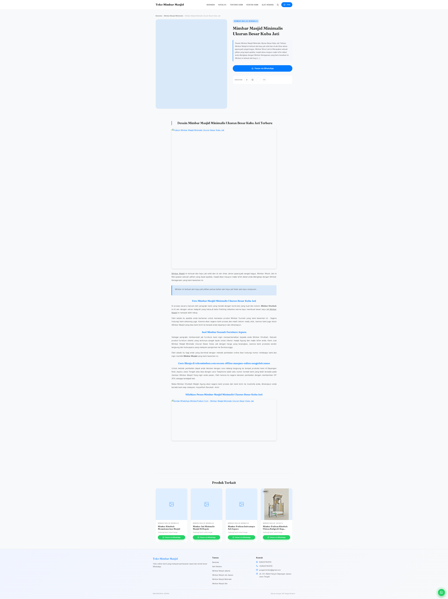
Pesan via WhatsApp (264, 68)
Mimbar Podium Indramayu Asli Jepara (241, 527)
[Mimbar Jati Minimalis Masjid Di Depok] (206, 504)
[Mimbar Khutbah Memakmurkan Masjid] (171, 504)
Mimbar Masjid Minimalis (173, 16)
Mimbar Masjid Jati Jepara (222, 575)
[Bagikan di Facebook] (246, 79)
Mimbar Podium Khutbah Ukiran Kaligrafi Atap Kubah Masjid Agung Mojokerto (275, 530)
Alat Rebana (217, 566)
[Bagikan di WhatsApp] (252, 79)
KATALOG (222, 5)
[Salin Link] (264, 79)
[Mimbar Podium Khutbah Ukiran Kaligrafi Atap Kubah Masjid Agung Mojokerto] (276, 504)
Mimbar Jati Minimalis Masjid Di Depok (203, 527)
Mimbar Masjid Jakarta (221, 571)
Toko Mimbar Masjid (170, 4)
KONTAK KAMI (252, 5)
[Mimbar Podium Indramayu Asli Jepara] (241, 504)
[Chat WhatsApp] (441, 592)
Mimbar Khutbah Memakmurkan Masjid (169, 527)
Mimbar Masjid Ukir (220, 584)
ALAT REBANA (268, 5)
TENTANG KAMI (236, 5)
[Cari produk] (277, 4)
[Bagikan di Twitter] (258, 79)
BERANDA (211, 5)
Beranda (159, 16)
